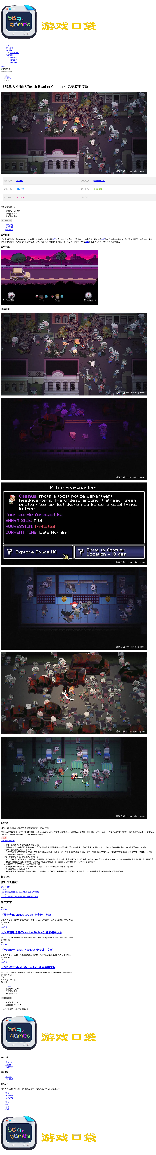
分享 (3, 841)
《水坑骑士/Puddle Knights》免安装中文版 (27, 949)
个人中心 (9, 1062)
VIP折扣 (8, 986)
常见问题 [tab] (9, 227)
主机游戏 (9, 50)
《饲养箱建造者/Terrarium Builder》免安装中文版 (31, 932)
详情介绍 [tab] (9, 225)
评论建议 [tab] (9, 230)
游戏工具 (13, 60)
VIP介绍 (8, 1077)
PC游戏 (8, 45)
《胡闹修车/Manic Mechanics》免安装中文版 (28, 967)
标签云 (8, 1065)
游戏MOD (14, 62)
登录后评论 (5, 887)
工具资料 (9, 55)
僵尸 (54, 239)
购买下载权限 (6, 220)
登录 (3, 67)
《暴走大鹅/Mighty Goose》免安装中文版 (26, 914)
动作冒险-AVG (99, 181)
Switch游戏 (14, 53)
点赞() (12, 841)
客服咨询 (9, 1079)
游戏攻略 (13, 57)
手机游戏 (9, 48)
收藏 (7, 841)
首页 (7, 76)
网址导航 (9, 1067)
